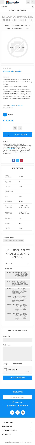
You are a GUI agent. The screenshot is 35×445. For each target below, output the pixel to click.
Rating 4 (19, 363)
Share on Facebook (13, 160)
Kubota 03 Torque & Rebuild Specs (14, 240)
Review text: (6, 345)
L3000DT (17, 291)
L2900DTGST (17, 275)
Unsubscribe (24, 405)
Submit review (19, 378)
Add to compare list (20, 128)
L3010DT (17, 299)
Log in (28, 2)
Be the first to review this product (12, 71)
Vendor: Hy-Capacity (16, 105)
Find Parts (33, 7)
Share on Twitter (17, 160)
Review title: (6, 336)
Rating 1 (14, 363)
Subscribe (12, 405)
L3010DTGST (17, 307)
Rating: (5, 364)
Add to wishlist (15, 128)
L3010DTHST (17, 316)
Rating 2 (16, 363)
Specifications (17, 168)
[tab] (17, 168)
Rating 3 (17, 363)
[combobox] (15, 7)
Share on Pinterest (21, 160)
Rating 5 (21, 363)
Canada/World (10, 149)
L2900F (17, 283)
